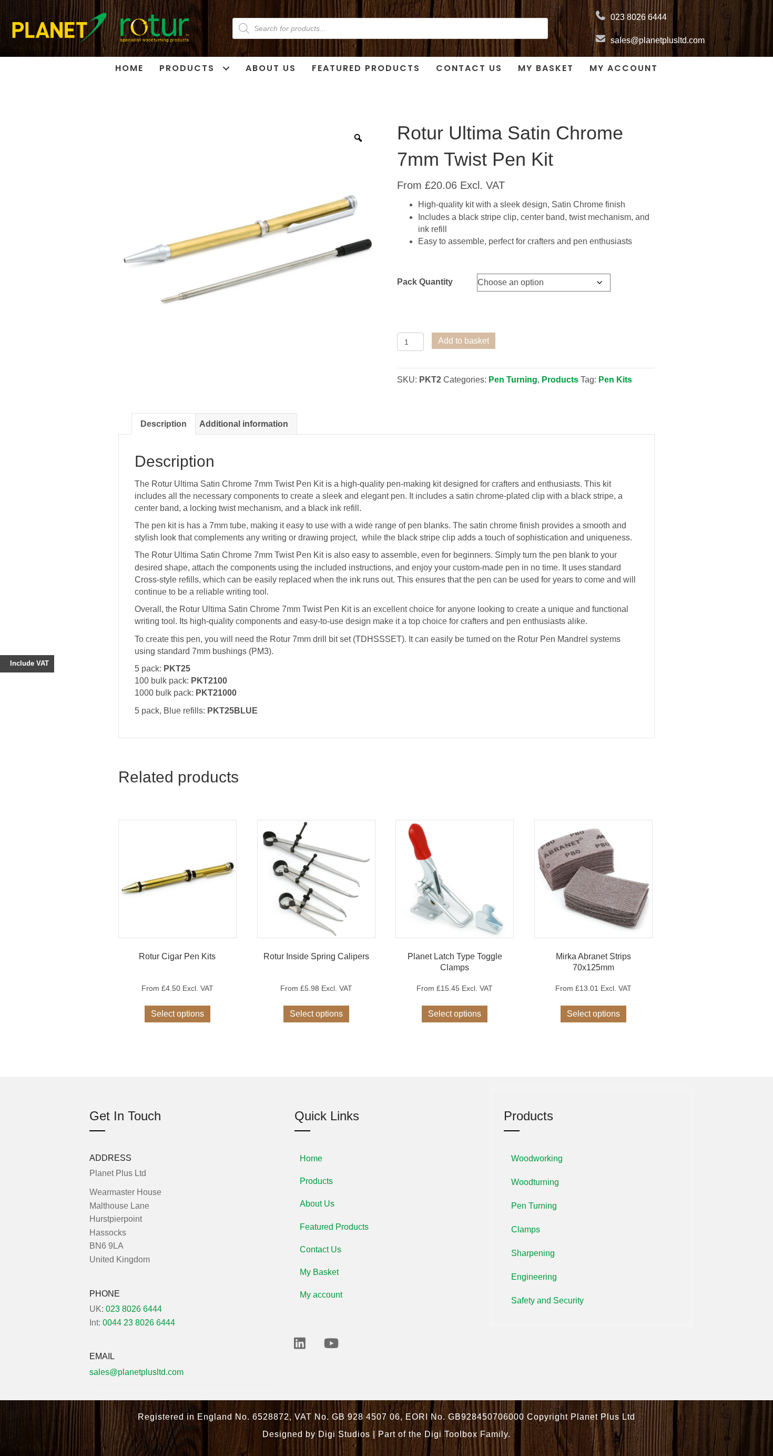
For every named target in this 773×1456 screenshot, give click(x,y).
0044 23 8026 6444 (139, 1322)
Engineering (534, 1276)
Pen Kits (615, 379)
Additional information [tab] (243, 423)
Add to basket (463, 340)
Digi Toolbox (450, 1434)
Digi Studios (344, 1434)
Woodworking (537, 1158)
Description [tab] (163, 423)
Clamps (525, 1229)
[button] (300, 1343)
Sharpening (533, 1253)
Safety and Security (547, 1300)
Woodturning (535, 1182)
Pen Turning (513, 379)
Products (560, 379)
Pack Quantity (425, 281)
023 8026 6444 (639, 17)
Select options (177, 1013)
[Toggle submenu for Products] (225, 68)
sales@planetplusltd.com (658, 40)
